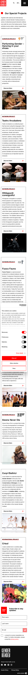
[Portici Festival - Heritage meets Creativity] (13, 374)
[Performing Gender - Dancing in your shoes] (13, 72)
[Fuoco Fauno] (13, 297)
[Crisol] (13, 569)
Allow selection (14, 363)
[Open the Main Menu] (24, 3)
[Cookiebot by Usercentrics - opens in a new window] (19, 305)
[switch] (24, 337)
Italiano (16, 9)
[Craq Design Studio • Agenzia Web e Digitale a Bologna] (22, 673)
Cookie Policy (4, 670)
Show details (19, 353)
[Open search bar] (13, 3)
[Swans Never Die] (13, 437)
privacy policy (14, 639)
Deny (14, 368)
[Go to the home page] (3, 3)
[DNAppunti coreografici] (13, 219)
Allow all (14, 358)
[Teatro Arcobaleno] (13, 147)
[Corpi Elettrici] (13, 500)
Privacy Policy (15, 670)
